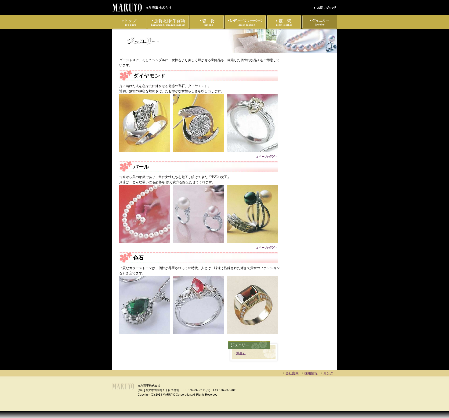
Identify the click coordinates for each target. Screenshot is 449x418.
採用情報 (311, 373)
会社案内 (292, 373)
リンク (328, 373)
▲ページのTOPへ (267, 156)
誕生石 (241, 353)
